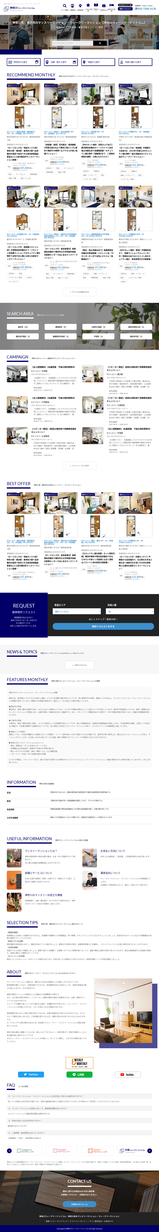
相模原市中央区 (60, 336)
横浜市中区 (136, 336)
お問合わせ (104, 10)
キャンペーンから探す (80, 465)
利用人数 (112, 605)
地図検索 (80, 10)
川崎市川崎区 (98, 327)
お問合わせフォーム (79, 1204)
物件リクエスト (125, 9)
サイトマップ (62, 1221)
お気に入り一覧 (126, 5)
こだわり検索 (88, 10)
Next (149, 1150)
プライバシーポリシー (78, 1221)
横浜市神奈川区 (135, 327)
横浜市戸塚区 (22, 336)
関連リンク (50, 1221)
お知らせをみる (81, 665)
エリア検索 (64, 10)
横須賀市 (60, 327)
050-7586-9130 (147, 8)
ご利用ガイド (96, 10)
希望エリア (60, 605)
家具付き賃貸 (111, 10)
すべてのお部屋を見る (80, 292)
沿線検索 (73, 10)
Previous (9, 1150)
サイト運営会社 (96, 1221)
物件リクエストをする (103, 626)
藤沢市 (22, 327)
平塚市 (98, 336)
